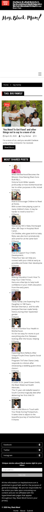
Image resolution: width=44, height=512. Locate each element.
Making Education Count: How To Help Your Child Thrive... (26, 278)
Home (15, 510)
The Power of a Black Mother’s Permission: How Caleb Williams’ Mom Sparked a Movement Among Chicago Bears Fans (27, 5)
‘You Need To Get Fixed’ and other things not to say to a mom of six (19, 131)
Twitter (6, 450)
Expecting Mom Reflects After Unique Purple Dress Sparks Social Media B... (26, 355)
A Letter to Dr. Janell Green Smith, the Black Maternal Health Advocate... (26, 385)
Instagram (7, 455)
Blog (7, 104)
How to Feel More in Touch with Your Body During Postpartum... (25, 410)
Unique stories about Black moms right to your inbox (22, 464)
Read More (9, 147)
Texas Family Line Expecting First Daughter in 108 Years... (25, 302)
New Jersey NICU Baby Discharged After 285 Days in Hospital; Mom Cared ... (26, 228)
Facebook (7, 444)
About (22, 510)
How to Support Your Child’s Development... (24, 254)
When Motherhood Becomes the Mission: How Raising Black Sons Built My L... (25, 177)
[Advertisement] (22, 45)
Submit (30, 510)
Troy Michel (26, 136)
